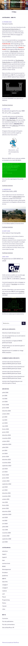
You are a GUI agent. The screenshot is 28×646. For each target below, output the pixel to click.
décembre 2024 (6, 435)
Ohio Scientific (14, 51)
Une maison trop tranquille (11, 233)
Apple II (4, 554)
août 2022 (5, 487)
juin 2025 (4, 417)
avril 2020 (5, 523)
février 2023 (5, 475)
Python (4, 603)
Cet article (14, 284)
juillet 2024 (5, 447)
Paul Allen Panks (11, 120)
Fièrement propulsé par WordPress (10, 642)
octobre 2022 (5, 481)
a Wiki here (15, 125)
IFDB (3, 125)
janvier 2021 (5, 508)
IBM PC (4, 578)
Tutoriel (4, 606)
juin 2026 (4, 395)
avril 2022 (4, 490)
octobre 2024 (5, 441)
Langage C (5, 584)
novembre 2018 (6, 532)
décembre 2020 (6, 511)
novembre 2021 (6, 496)
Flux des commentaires (8, 624)
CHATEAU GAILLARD (9, 191)
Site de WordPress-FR (8, 627)
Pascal (4, 597)
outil (3, 594)
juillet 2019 (5, 526)
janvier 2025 (5, 432)
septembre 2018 (6, 539)
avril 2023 (5, 471)
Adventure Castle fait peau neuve (11, 333)
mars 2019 (5, 529)
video (3, 609)
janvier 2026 (5, 407)
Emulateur (5, 572)
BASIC (4, 566)
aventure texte (6, 563)
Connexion (5, 618)
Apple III (4, 557)
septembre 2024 (6, 444)
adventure (5, 551)
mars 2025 (5, 426)
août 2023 (5, 468)
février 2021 (5, 505)
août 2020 (5, 517)
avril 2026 (5, 401)
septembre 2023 (6, 465)
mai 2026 (4, 398)
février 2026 (5, 404)
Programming (6, 600)
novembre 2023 (6, 462)
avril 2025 (5, 423)
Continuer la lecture (7, 105)
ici (19, 43)
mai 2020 (4, 520)
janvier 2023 (5, 478)
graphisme (5, 575)
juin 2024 (4, 450)
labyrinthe (5, 581)
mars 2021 (5, 502)
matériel (4, 591)
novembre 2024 (6, 438)
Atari (3, 560)
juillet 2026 (5, 392)
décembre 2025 (6, 410)
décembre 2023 (6, 459)
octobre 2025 (5, 414)
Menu (14, 12)
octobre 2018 (5, 536)
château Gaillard (17, 196)
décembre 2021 (6, 493)
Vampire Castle (7, 24)
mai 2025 (4, 420)
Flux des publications (7, 621)
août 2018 (5, 542)
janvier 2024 (5, 456)
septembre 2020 (6, 514)
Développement (6, 569)
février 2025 (5, 429)
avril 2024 (5, 453)
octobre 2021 (5, 499)
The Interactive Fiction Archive (10, 29)
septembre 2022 (6, 484)
